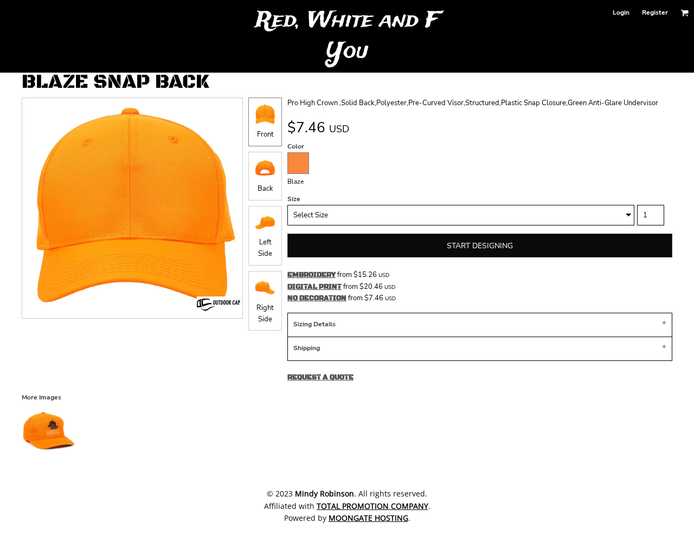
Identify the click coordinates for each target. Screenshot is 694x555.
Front (265, 134)
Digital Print (314, 286)
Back (265, 188)
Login (621, 12)
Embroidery (311, 274)
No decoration (316, 298)
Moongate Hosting (368, 518)
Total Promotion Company (372, 506)
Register (655, 12)
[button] (684, 13)
